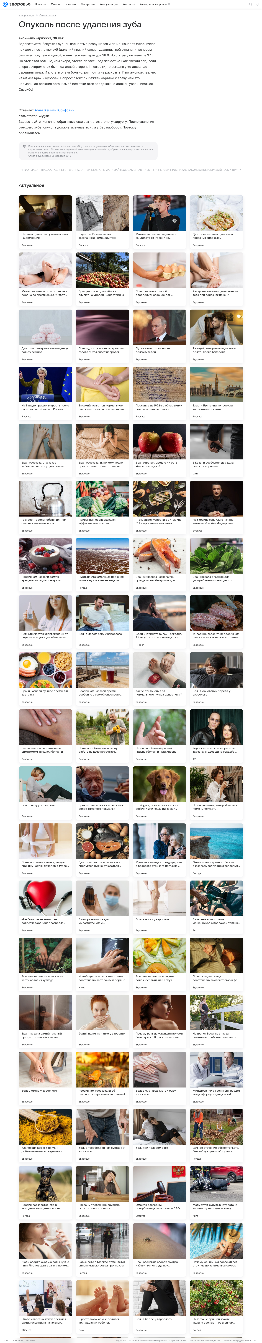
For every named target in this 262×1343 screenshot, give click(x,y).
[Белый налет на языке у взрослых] (102, 1021)
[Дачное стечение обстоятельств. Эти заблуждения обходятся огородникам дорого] (216, 1135)
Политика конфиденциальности (239, 1340)
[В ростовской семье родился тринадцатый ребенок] (102, 1307)
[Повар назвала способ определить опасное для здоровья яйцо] (159, 279)
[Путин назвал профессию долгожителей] (159, 336)
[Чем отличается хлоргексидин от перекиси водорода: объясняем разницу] (45, 622)
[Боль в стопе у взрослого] (45, 1078)
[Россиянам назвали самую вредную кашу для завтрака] (45, 564)
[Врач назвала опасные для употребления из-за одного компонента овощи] (216, 564)
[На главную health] (19, 4)
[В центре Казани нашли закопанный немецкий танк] (102, 222)
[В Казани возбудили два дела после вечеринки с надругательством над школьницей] (216, 450)
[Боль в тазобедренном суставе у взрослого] (102, 1135)
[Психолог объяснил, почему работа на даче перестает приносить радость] (102, 736)
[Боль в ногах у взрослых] (159, 907)
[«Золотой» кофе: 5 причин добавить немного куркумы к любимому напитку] (45, 1135)
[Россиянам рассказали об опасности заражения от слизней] (102, 1078)
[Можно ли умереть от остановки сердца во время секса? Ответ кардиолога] (45, 279)
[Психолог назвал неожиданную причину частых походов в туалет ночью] (45, 850)
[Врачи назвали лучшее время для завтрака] (45, 679)
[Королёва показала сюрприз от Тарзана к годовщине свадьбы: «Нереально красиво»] (216, 736)
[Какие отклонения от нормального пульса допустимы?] (159, 679)
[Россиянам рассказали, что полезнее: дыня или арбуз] (159, 964)
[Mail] (5, 4)
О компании (17, 1340)
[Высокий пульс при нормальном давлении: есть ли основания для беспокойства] (102, 393)
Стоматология (47, 15)
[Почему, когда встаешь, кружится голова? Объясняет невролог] (102, 336)
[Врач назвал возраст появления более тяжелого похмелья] (102, 793)
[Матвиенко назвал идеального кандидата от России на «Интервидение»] (159, 222)
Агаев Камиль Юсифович (54, 110)
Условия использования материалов (148, 1340)
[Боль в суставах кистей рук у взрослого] (159, 1078)
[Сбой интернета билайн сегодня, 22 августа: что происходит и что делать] (159, 622)
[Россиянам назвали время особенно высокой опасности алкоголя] (102, 679)
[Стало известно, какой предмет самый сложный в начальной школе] (45, 1307)
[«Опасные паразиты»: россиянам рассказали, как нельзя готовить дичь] (216, 622)
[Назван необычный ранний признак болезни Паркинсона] (159, 736)
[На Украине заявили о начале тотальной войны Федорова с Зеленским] (216, 507)
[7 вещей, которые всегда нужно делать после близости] (216, 336)
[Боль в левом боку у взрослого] (102, 622)
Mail (6, 1340)
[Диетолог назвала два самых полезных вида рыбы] (216, 222)
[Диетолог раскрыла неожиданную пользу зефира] (45, 336)
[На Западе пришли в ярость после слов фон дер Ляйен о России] (45, 393)
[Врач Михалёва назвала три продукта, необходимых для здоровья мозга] (159, 564)
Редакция (120, 1340)
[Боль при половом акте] (159, 1135)
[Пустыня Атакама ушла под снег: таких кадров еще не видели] (102, 564)
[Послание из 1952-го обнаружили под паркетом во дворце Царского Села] (159, 393)
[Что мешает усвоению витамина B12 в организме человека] (159, 507)
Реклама (30, 1340)
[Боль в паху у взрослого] (45, 793)
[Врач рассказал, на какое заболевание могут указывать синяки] (45, 450)
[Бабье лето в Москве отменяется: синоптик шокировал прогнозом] (102, 1250)
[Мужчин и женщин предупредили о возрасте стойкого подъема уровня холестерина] (159, 850)
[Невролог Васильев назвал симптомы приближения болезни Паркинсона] (216, 1021)
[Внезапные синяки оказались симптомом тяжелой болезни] (45, 736)
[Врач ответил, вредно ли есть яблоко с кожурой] (159, 450)
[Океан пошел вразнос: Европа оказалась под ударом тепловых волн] (216, 850)
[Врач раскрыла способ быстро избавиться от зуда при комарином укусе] (159, 1250)
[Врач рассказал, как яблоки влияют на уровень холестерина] (102, 279)
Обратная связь (177, 1340)
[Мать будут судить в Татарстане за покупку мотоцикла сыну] (216, 1193)
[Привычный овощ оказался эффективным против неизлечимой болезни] (102, 507)
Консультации (26, 15)
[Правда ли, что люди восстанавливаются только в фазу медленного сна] (216, 964)
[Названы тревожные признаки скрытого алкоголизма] (102, 1193)
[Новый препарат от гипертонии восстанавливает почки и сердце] (102, 964)
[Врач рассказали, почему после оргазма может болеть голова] (102, 450)
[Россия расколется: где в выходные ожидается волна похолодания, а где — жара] (45, 1193)
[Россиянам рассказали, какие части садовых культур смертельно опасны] (45, 964)
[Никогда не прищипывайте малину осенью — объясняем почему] (216, 1307)
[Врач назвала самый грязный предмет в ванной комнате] (45, 1021)
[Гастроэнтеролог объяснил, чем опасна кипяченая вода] (45, 507)
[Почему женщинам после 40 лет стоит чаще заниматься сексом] (216, 1250)
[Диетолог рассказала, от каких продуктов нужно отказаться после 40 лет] (102, 850)
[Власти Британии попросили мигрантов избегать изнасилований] (216, 393)
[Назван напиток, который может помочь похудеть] (216, 793)
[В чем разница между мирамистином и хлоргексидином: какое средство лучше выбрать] (102, 907)
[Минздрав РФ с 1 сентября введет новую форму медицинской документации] (216, 1078)
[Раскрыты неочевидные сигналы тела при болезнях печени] (216, 279)
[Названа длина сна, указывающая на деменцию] (45, 222)
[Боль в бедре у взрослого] (159, 1307)
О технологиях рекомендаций (204, 1340)
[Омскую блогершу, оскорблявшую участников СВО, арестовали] (159, 1193)
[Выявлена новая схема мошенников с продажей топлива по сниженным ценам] (216, 907)
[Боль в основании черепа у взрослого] (216, 679)
